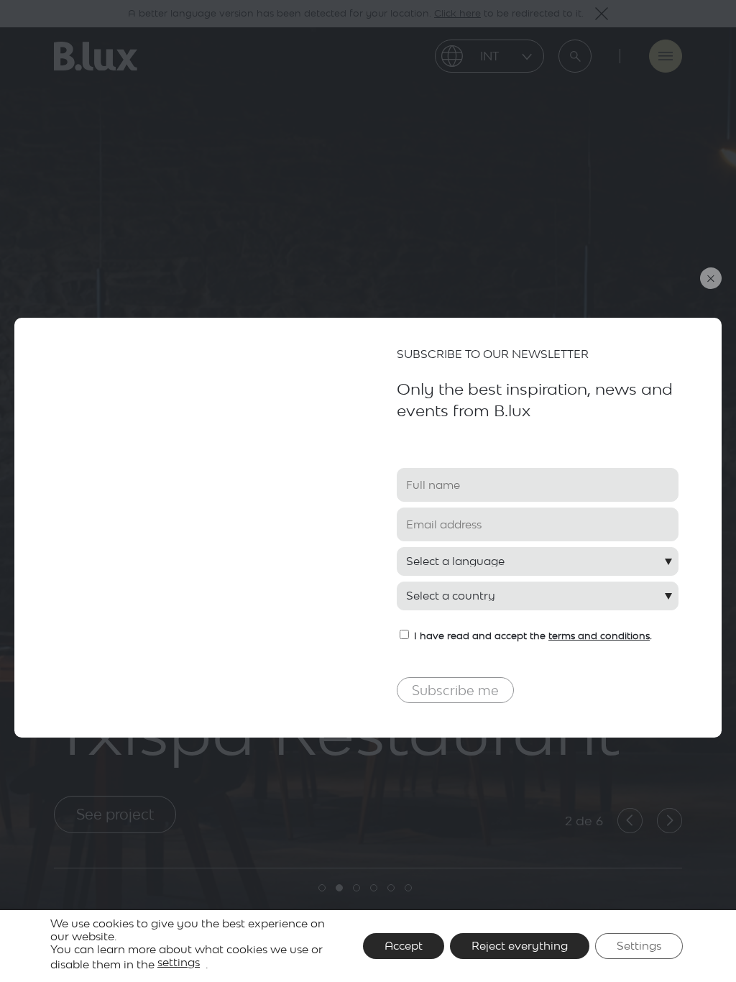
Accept (404, 946)
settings (178, 962)
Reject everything (520, 946)
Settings (639, 946)
